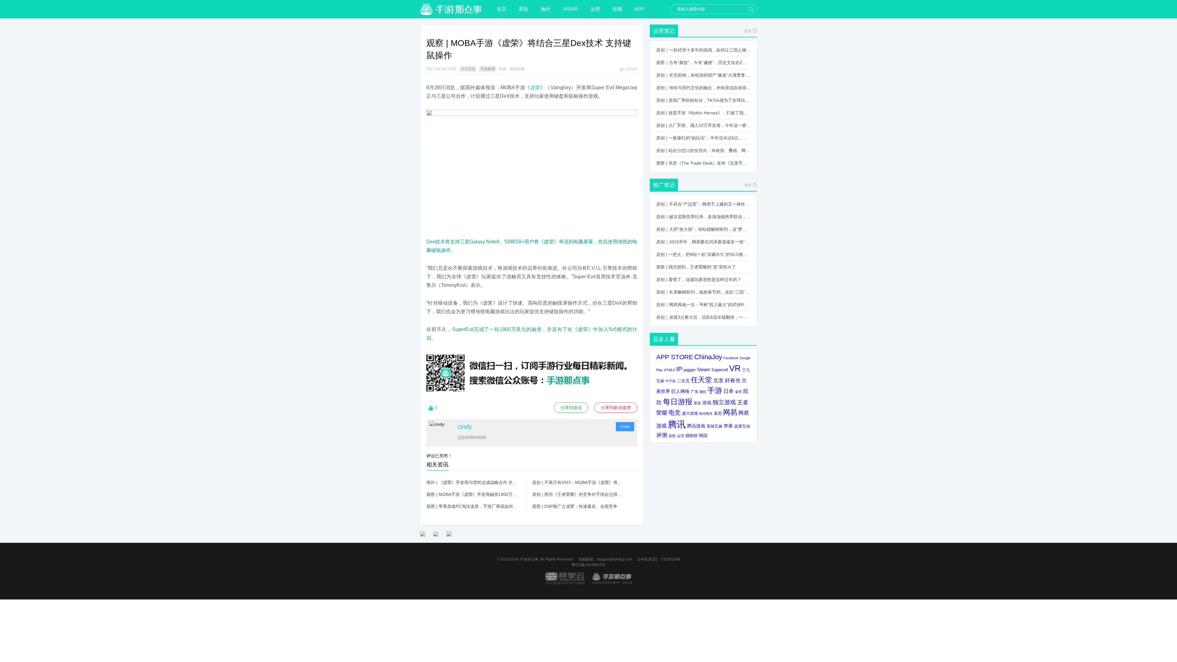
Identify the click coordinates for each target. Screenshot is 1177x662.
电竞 (674, 412)
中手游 (670, 381)
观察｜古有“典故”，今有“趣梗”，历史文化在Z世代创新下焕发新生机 (703, 62)
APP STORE (674, 356)
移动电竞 (706, 413)
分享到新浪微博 (616, 407)
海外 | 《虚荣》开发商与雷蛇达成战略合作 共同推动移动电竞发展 (473, 482)
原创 (523, 9)
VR (735, 368)
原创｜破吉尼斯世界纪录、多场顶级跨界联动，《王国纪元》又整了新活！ (703, 216)
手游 (714, 390)
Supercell (719, 370)
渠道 (697, 403)
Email (625, 426)
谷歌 (672, 436)
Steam (703, 369)
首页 (501, 9)
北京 (718, 380)
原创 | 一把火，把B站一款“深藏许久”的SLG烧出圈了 (703, 254)
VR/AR (570, 9)
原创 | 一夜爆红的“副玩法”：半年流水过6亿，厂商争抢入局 (703, 137)
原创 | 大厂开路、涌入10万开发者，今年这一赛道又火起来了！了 (703, 125)
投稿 (617, 9)
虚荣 (535, 87)
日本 (728, 391)
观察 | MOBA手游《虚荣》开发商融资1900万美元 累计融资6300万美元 (473, 494)
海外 (545, 9)
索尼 (718, 413)
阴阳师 (692, 436)
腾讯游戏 (696, 425)
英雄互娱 (714, 426)
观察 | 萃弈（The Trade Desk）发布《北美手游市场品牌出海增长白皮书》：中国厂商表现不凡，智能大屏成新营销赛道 (703, 163)
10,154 (631, 69)
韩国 (703, 435)
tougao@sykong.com (614, 559)
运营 (595, 9)
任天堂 (701, 380)
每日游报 (677, 402)
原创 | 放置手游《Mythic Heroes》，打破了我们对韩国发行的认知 (703, 112)
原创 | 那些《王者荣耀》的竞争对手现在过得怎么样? (578, 494)
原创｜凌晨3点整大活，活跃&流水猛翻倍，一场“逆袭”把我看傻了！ (703, 317)
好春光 (733, 380)
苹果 (728, 425)
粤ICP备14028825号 (588, 565)
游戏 (706, 402)
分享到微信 (571, 407)
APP (639, 9)
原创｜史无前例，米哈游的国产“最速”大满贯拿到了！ (703, 75)
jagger (690, 369)
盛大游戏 (690, 413)
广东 (694, 392)
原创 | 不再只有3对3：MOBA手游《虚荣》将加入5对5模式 (578, 482)
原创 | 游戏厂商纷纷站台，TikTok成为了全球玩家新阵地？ (703, 100)
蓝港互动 (742, 426)
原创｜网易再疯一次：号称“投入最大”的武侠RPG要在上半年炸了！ (703, 304)
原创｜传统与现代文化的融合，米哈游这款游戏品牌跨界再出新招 (703, 87)
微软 (702, 392)
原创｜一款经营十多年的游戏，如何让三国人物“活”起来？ (703, 50)
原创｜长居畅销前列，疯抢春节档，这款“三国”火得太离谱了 (703, 292)
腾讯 (677, 424)
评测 (661, 435)
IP (679, 368)
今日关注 (468, 69)
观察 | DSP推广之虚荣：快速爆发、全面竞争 (574, 506)
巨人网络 (680, 391)
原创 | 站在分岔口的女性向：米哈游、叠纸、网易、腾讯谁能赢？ (703, 150)
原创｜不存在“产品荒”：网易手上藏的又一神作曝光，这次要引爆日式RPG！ (703, 204)
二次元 (683, 381)
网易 (730, 412)
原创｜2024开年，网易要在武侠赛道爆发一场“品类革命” (703, 241)
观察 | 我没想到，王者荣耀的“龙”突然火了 (696, 266)
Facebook (730, 358)
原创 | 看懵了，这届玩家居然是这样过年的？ (698, 279)
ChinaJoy (708, 357)
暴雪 (738, 392)
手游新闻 (487, 69)
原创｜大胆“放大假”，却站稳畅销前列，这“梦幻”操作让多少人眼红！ (703, 229)
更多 (748, 31)
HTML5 (669, 370)
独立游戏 (724, 402)
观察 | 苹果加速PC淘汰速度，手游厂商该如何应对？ (473, 506)
